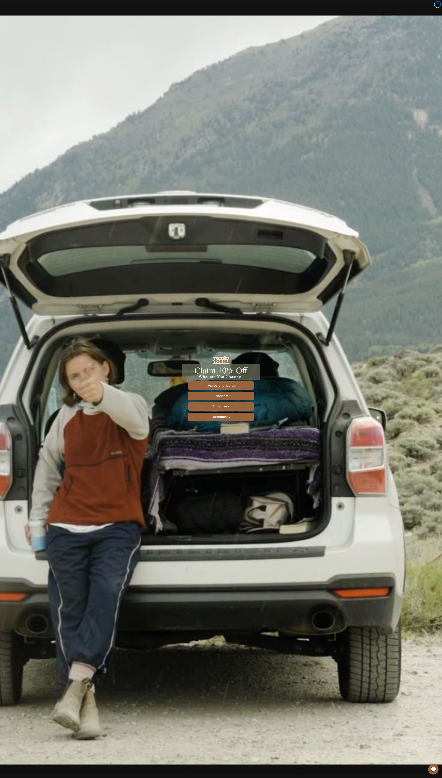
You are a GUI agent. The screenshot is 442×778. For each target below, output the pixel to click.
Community (221, 417)
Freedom (221, 396)
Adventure (221, 406)
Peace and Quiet (221, 385)
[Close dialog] (438, 4)
